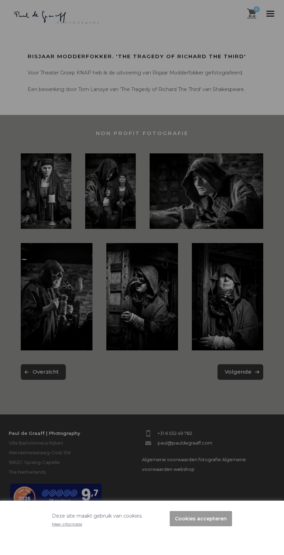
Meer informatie (67, 524)
